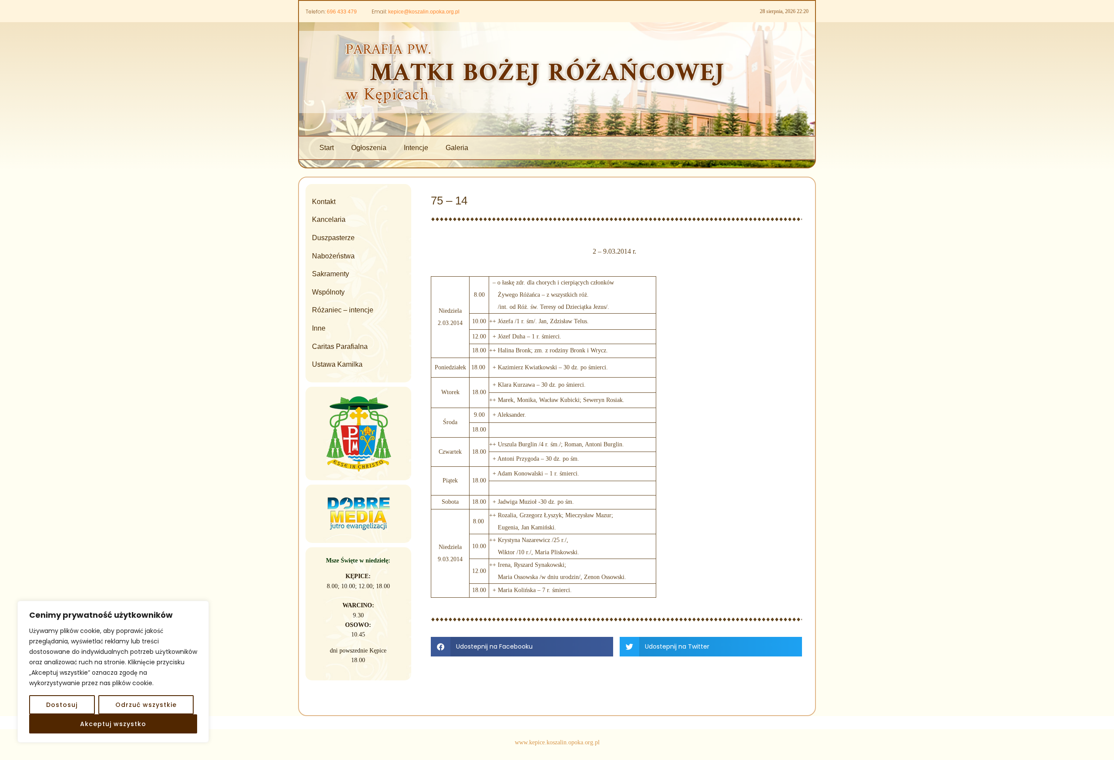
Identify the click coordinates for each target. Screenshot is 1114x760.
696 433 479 (342, 12)
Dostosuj (61, 704)
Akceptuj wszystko (113, 724)
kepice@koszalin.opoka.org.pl (424, 12)
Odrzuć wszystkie (146, 704)
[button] (522, 646)
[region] (113, 672)
